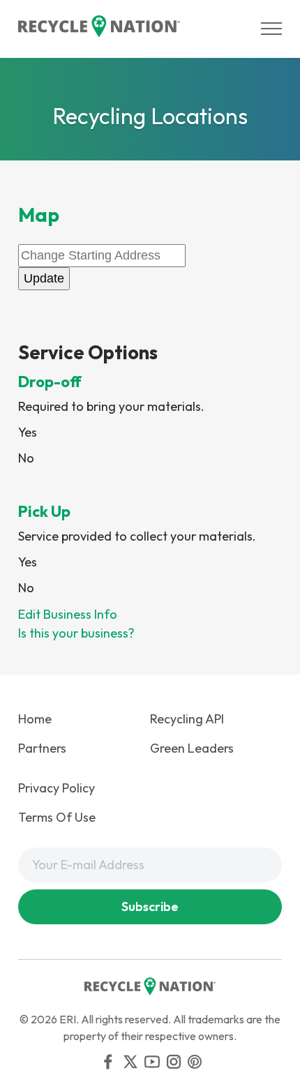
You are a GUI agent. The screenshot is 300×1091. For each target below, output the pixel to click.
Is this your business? (76, 633)
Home (35, 719)
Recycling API (187, 719)
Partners (42, 748)
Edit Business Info (67, 614)
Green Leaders (192, 748)
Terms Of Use (57, 817)
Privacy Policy (56, 788)
